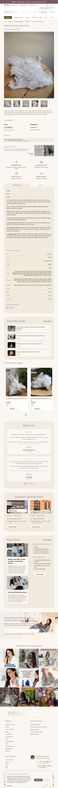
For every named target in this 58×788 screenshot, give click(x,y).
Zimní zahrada (32, 281)
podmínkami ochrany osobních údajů (26, 634)
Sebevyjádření (27, 275)
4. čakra (49, 272)
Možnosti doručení (34, 129)
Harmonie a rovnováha (19, 271)
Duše (50, 271)
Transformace (39, 271)
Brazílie (49, 264)
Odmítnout (47, 780)
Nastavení (9, 785)
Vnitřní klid (46, 271)
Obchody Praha (13, 5)
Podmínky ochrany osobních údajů (38, 726)
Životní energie (34, 275)
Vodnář (47, 285)
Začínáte (36, 547)
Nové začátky (33, 272)
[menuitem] (8, 17)
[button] (26, 414)
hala (46, 281)
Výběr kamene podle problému (41, 552)
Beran (15, 285)
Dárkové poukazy (9, 746)
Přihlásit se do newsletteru (37, 630)
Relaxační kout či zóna (22, 280)
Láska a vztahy (26, 272)
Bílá (48, 253)
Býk (23, 285)
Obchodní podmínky (35, 724)
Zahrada (49, 281)
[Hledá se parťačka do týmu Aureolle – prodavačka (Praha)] (17, 550)
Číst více (29, 447)
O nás (6, 764)
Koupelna (40, 278)
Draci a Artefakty (9, 729)
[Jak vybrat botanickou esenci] (17, 583)
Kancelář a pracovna (33, 278)
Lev (29, 285)
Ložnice (45, 278)
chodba (42, 281)
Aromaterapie (8, 734)
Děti (50, 260)
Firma (22, 278)
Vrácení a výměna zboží (36, 731)
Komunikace (30, 274)
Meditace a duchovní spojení (20, 274)
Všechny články (47, 321)
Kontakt (7, 762)
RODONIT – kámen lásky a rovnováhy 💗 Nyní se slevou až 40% (28, 2)
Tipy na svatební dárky (39, 568)
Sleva (6, 744)
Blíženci (19, 285)
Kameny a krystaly (9, 724)
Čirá (50, 253)
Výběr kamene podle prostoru (41, 550)
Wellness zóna (25, 281)
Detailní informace (8, 120)
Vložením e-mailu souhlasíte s (19, 634)
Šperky (7, 731)
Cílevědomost (37, 274)
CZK (50, 5)
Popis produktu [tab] (17, 185)
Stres (38, 272)
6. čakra (41, 275)
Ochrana (49, 275)
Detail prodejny (12, 526)
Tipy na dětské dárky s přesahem (42, 563)
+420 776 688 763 (23, 5)
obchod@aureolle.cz (33, 5)
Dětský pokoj (17, 278)
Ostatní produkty (9, 741)
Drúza (50, 267)
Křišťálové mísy (9, 736)
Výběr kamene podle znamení (41, 549)
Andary (7, 739)
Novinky (7, 751)
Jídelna (25, 278)
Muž (48, 260)
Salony (29, 280)
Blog (6, 767)
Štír (37, 285)
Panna (32, 285)
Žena (45, 260)
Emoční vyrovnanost (17, 272)
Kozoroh (26, 285)
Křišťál (49, 257)
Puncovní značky (9, 759)
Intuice (27, 271)
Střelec (40, 285)
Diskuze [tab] (41, 185)
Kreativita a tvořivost (46, 274)
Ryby (35, 285)
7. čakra (45, 275)
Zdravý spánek (43, 272)
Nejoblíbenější (9, 748)
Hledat (35, 12)
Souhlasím (38, 780)
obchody (38, 280)
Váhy (44, 285)
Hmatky (7, 726)
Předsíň (38, 281)
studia (33, 280)
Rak (50, 285)
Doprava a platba (34, 729)
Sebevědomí (32, 271)
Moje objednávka (34, 734)
